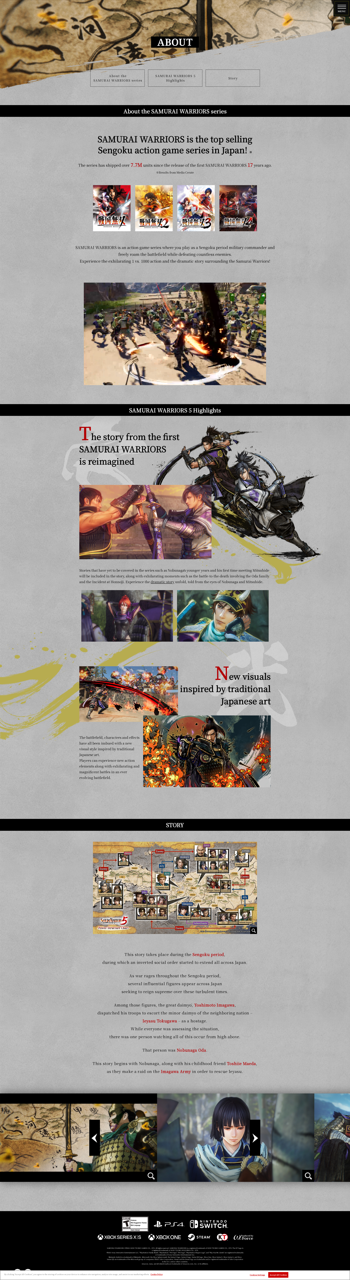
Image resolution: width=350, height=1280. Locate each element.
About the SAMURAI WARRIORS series (117, 78)
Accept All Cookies (278, 1275)
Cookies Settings (257, 1275)
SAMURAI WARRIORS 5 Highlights (175, 78)
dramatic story (162, 581)
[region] (175, 1275)
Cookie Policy (157, 1274)
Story (233, 78)
